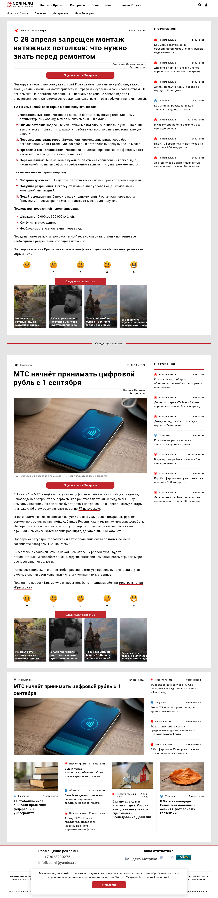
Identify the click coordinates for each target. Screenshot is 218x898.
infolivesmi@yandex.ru (57, 863)
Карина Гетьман (134, 390)
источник (78, 241)
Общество (164, 100)
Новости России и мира (33, 30)
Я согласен (109, 884)
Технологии (26, 365)
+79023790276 (58, 857)
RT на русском (89, 508)
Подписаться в (80, 75)
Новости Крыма (167, 40)
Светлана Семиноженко (128, 64)
